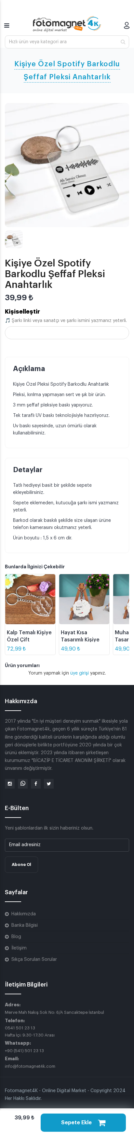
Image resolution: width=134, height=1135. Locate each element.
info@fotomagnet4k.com (30, 1066)
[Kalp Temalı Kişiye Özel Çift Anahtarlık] (30, 599)
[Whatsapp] (23, 784)
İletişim (19, 948)
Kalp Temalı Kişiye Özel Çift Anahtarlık (29, 640)
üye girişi (80, 673)
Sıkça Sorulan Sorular (34, 959)
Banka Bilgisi (24, 925)
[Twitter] (49, 784)
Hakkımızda (23, 914)
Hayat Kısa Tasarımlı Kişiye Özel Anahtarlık (80, 640)
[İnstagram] (10, 784)
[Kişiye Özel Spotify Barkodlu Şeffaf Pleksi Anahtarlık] (67, 165)
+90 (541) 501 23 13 (24, 1051)
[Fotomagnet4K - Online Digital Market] (67, 24)
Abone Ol (21, 864)
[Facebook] (36, 784)
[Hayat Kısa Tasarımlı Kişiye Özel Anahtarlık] (84, 599)
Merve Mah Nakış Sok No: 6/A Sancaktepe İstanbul (54, 1012)
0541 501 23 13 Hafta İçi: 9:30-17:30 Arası (30, 1031)
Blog (16, 937)
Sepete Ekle (77, 1122)
